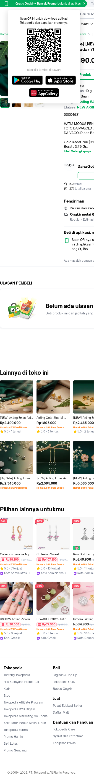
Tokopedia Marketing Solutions (25, 716)
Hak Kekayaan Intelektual (21, 682)
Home (4, 34)
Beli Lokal (11, 743)
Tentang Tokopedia (17, 675)
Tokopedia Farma (16, 730)
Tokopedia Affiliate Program (23, 702)
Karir (7, 688)
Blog (7, 695)
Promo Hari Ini (13, 736)
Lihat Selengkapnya (77, 151)
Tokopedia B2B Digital (19, 709)
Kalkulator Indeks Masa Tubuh (25, 723)
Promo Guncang (15, 750)
